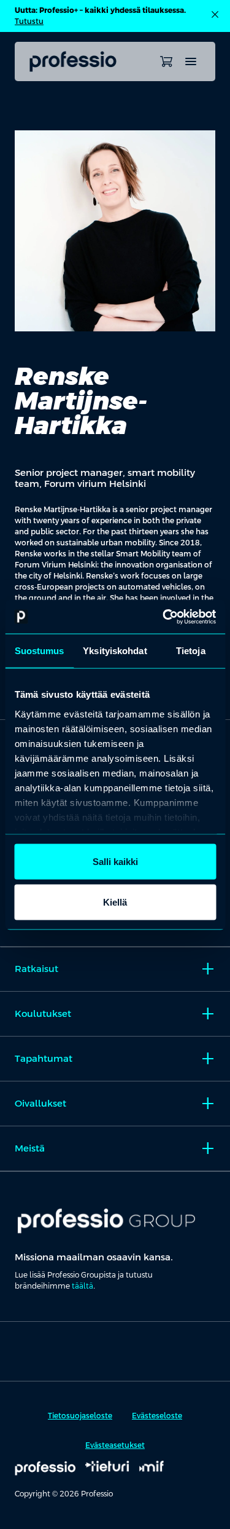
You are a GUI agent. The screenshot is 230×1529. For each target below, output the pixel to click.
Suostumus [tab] (39, 651)
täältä (82, 1286)
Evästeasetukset (115, 1445)
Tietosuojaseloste (80, 1416)
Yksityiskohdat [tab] (115, 651)
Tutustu (29, 21)
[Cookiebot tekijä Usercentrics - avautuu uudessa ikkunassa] (164, 617)
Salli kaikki (115, 861)
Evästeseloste (157, 1416)
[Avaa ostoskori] (166, 61)
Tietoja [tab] (190, 651)
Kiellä (115, 901)
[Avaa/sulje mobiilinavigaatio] (191, 61)
